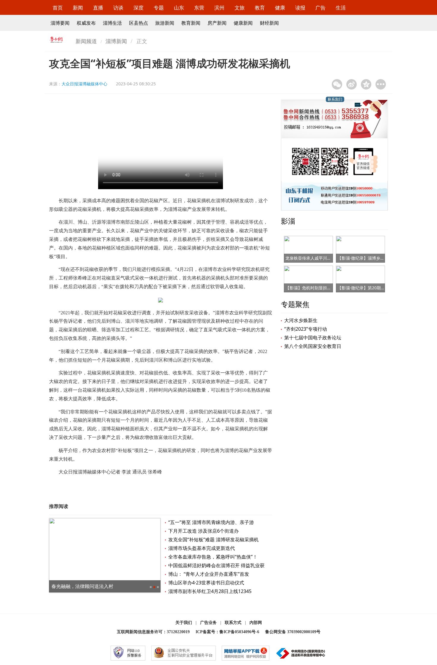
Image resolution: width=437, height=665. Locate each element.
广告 (320, 7)
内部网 (255, 622)
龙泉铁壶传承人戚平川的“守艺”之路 (318, 258)
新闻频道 (86, 41)
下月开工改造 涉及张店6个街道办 (203, 531)
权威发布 (86, 23)
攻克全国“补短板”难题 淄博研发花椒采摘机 (213, 539)
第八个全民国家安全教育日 (312, 346)
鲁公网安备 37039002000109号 (292, 632)
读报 (300, 7)
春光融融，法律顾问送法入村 (82, 586)
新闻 (78, 7)
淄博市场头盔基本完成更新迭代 (201, 548)
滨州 (219, 7)
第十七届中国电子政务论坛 (312, 337)
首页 (58, 7)
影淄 (288, 221)
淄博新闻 (116, 41)
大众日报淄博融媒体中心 (84, 84)
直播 (98, 7)
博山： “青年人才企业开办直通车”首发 (208, 574)
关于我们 (183, 622)
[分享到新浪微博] (351, 84)
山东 (179, 7)
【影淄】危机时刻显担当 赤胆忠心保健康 (323, 288)
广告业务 (208, 622)
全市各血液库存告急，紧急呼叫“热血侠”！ (212, 556)
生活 (341, 7)
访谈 (118, 7)
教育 (260, 7)
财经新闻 (269, 23)
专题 (159, 7)
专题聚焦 (295, 304)
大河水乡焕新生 (300, 320)
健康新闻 (243, 23)
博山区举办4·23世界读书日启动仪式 (206, 582)
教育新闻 (190, 23)
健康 (280, 7)
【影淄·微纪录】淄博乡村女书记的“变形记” (376, 258)
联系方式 (233, 622)
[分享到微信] (337, 84)
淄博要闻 (60, 23)
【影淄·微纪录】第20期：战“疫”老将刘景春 (377, 288)
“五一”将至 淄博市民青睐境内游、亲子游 (211, 522)
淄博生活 (112, 23)
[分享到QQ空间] (366, 84)
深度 (138, 7)
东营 (199, 7)
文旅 (240, 7)
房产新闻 (217, 23)
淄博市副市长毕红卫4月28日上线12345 (209, 591)
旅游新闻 (164, 23)
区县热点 (138, 23)
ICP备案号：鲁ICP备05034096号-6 (227, 632)
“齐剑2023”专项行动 (305, 329)
